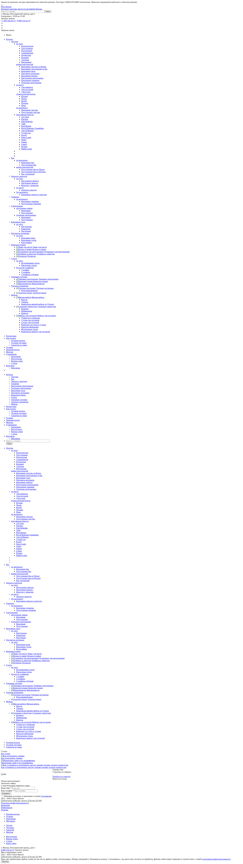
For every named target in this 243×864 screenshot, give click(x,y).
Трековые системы (19, 277)
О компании (11, 354)
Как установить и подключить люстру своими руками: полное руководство (33, 767)
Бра (12, 158)
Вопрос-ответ (17, 361)
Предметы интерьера (20, 233)
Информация (6, 808)
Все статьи (5, 754)
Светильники (17, 206)
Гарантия (10, 830)
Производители (13, 350)
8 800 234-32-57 (24, 21)
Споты (14, 258)
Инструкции (16, 359)
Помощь (4, 810)
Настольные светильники (22, 386)
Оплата (9, 825)
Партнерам (16, 356)
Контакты (10, 366)
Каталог (9, 39)
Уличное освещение (19, 286)
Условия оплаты (18, 340)
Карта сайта (11, 843)
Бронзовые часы (18, 222)
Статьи (14, 363)
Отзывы (9, 347)
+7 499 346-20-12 (8, 21)
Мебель (14, 295)
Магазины (15, 368)
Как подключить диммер (11, 758)
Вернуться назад (60, 779)
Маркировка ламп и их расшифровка (17, 763)
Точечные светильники (21, 388)
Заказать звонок (8, 18)
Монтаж (9, 352)
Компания (5, 805)
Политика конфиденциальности (15, 803)
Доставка (10, 828)
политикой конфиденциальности (216, 859)
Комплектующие (18, 245)
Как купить (11, 338)
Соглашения (46, 796)
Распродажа (11, 336)
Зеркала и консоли (19, 176)
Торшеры (15, 197)
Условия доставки (19, 343)
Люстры (14, 41)
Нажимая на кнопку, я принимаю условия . (28, 796)
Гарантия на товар (19, 345)
